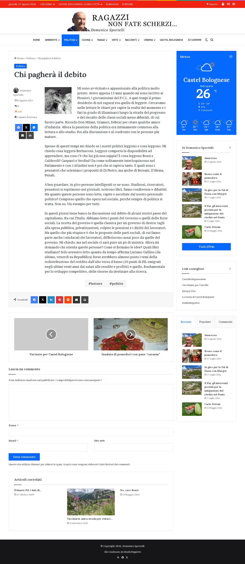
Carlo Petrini (212, 227)
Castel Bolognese (171, 39)
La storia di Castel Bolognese (198, 296)
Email (13, 440)
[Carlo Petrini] (192, 232)
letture (96, 283)
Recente (186, 321)
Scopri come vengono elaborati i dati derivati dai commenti (96, 464)
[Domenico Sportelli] (122, 21)
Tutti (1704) (206, 246)
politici (117, 283)
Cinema (148, 39)
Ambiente (51, 39)
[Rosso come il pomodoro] (192, 179)
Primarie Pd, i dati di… (28, 490)
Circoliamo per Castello (195, 285)
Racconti (131, 39)
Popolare (205, 321)
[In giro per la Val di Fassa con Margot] (192, 195)
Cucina (86, 39)
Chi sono (46, 4)
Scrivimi (127, 4)
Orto (115, 39)
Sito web (99, 440)
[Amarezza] (192, 163)
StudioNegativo (191, 302)
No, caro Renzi (129, 490)
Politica (69, 39)
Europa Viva (188, 291)
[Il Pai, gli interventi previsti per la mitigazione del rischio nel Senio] (192, 211)
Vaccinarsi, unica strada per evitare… (90, 518)
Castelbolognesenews (194, 279)
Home (36, 39)
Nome (13, 425)
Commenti (225, 321)
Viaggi (101, 39)
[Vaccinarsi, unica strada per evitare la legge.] (91, 502)
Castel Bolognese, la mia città (79, 4)
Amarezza (210, 158)
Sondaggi (112, 4)
